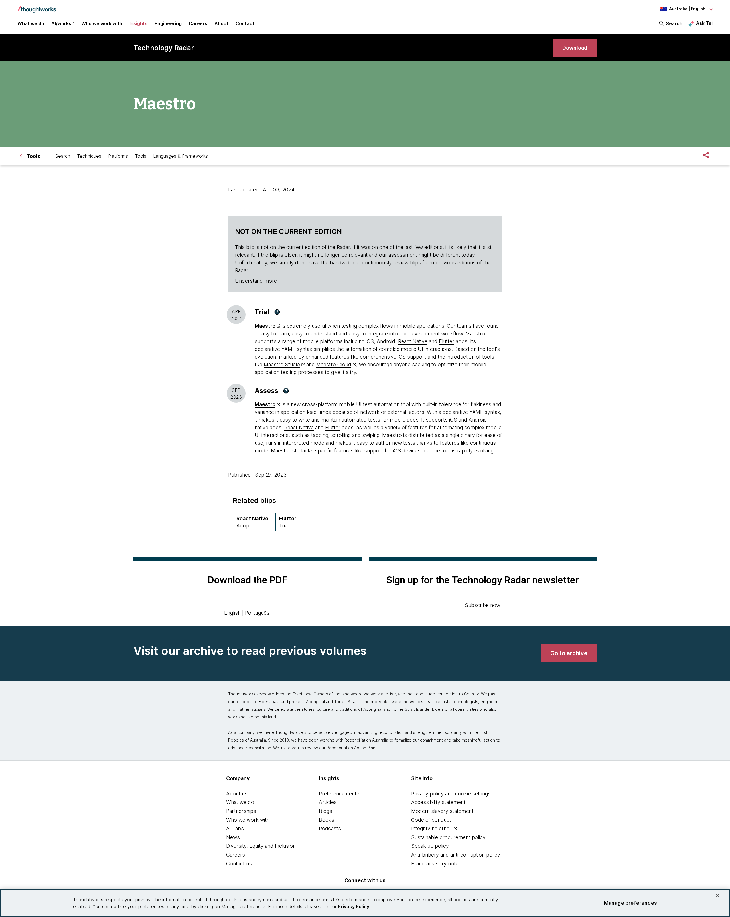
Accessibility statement (438, 802)
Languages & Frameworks (180, 156)
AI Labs (235, 828)
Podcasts (330, 828)
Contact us (239, 864)
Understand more (256, 281)
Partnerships (241, 811)
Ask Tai (704, 23)
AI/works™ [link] (62, 23)
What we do (240, 802)
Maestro (265, 326)
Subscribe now (482, 605)
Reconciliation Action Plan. (351, 747)
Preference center (340, 794)
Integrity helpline (430, 828)
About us (237, 794)
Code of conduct (431, 820)
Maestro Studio (282, 364)
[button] (277, 312)
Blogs (325, 811)
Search (674, 23)
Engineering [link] (168, 23)
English (232, 613)
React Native (412, 341)
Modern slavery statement (442, 811)
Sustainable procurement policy (448, 837)
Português (257, 613)
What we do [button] (30, 23)
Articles (328, 802)
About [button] (221, 23)
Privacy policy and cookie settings (451, 794)
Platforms (118, 156)
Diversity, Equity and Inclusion (261, 846)
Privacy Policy (353, 906)
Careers (235, 855)
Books (326, 820)
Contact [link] (245, 23)
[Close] (717, 895)
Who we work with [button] (101, 23)
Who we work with (247, 820)
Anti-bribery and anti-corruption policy (455, 855)
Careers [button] (198, 23)
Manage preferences (630, 903)
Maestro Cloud (333, 364)
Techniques (89, 156)
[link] (575, 48)
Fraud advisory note (435, 864)
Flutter (446, 341)
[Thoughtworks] (36, 6)
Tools (140, 156)
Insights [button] (138, 23)
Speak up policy (430, 846)
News (233, 837)
